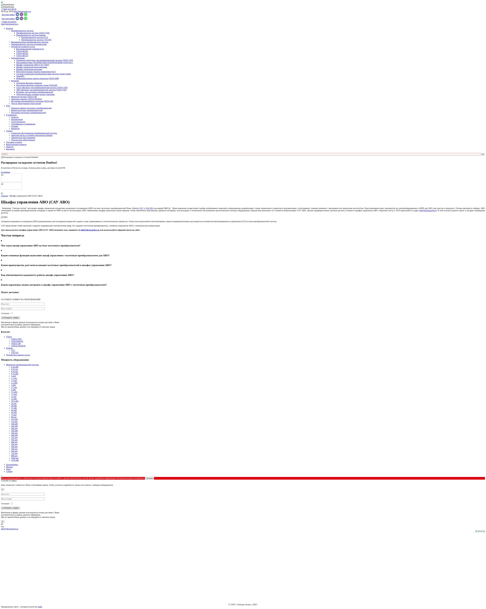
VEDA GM (16, 344)
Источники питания (9, 566)
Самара (9, 471)
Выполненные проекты (16, 144)
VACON (149, 208)
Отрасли (14, 117)
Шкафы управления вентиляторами (31, 67)
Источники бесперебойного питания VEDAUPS (32, 101)
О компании (11, 115)
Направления (17, 119)
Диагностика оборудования (23, 140)
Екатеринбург (12, 465)
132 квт (14, 422)
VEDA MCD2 (22, 53)
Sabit (40, 607)
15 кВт (14, 399)
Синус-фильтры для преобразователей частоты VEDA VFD (42, 88)
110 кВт (14, 419)
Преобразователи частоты (22, 31)
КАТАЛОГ (6, 536)
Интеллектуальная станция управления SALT (36, 72)
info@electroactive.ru (22, 11)
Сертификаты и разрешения (23, 124)
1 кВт (13, 376)
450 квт (14, 444)
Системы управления (10, 561)
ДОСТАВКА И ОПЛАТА (12, 592)
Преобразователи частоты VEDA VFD (32, 33)
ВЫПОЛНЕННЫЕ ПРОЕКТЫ (14, 596)
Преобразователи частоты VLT (34, 37)
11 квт (13, 397)
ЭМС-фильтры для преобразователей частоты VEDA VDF (41, 90)
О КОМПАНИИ (8, 579)
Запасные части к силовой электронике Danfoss (31, 135)
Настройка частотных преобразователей (28, 113)
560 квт (14, 449)
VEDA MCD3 (22, 56)
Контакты (10, 149)
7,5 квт (14, 394)
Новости (10, 147)
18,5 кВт (14, 401)
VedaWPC (20, 76)
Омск (8, 469)
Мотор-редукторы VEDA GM (24, 97)
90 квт (14, 417)
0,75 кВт (14, 374)
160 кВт (14, 424)
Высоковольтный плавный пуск (30, 49)
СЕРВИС (5, 583)
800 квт (14, 456)
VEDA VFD (16, 339)
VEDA (9, 337)
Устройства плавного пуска (23, 47)
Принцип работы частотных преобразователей (31, 108)
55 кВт (14, 412)
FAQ (8, 106)
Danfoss (9, 348)
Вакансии (15, 128)
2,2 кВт (14, 383)
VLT (13, 350)
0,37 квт (14, 369)
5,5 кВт (14, 392)
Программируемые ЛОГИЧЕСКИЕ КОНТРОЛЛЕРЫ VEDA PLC (44, 62)
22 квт (14, 403)
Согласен (149, 478)
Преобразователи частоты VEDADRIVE (18, 553)
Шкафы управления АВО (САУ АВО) (32, 65)
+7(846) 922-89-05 (8, 9)
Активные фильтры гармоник (29, 83)
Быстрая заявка (8, 15)
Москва (9, 467)
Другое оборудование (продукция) (26, 103)
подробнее (5, 172)
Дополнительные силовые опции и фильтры (35, 94)
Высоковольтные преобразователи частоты (29, 42)
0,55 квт (14, 371)
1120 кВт (15, 460)
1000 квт (15, 458)
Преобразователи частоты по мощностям (29, 44)
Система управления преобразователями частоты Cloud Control (43, 74)
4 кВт (13, 390)
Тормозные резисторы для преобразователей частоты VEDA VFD (44, 60)
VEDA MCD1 (22, 51)
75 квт (14, 415)
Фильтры (15, 81)
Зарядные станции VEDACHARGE (26, 99)
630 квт (14, 451)
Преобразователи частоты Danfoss (31, 35)
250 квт (14, 433)
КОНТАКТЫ (7, 600)
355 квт (14, 440)
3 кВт (13, 385)
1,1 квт (14, 378)
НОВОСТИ (6, 587)
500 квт (14, 447)
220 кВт (14, 431)
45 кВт (14, 410)
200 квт (14, 428)
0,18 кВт (14, 367)
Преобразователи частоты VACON (36, 40)
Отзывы (14, 126)
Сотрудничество (18, 122)
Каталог (9, 28)
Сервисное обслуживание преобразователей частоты (34, 133)
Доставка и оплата (14, 142)
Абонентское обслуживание (23, 138)
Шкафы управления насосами (29, 69)
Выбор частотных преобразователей (27, 110)
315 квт (14, 437)
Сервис (9, 131)
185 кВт (14, 426)
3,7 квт (14, 387)
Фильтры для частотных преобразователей (34, 92)
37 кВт (14, 408)
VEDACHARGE (18, 346)
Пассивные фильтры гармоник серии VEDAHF (36, 85)
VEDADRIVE (17, 341)
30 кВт (14, 406)
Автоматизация (18, 58)
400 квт (14, 442)
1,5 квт (14, 381)
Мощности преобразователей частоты (22, 365)
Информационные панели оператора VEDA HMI (37, 78)
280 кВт (14, 435)
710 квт (14, 453)
